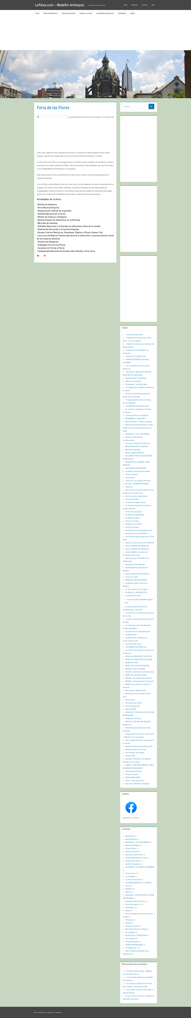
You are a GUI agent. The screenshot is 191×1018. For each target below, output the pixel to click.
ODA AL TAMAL (130, 709)
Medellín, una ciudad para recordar (138, 678)
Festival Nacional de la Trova (136, 858)
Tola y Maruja (130, 938)
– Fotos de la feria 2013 (134, 334)
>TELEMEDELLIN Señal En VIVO (137, 406)
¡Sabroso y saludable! (133, 381)
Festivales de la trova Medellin (136, 533)
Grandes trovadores (132, 864)
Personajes (122, 13)
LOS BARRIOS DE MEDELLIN (105, 13)
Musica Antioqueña (132, 706)
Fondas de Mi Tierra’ (132, 861)
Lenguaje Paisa (131, 634)
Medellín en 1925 (131, 662)
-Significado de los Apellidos (135, 378)
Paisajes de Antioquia (133, 718)
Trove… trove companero (134, 780)
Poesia (127, 910)
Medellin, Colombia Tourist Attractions (139, 672)
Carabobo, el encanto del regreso (137, 471)
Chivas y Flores (130, 848)
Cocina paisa (130, 477)
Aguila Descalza (131, 839)
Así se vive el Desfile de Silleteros (137, 443)
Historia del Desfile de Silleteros (137, 574)
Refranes (134, 5)
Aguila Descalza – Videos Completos (138, 421)
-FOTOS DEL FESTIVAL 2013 (135, 356)
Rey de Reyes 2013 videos (134, 752)
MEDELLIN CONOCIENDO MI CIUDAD (138, 659)
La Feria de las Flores (133, 595)
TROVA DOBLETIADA (132, 777)
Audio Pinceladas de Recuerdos (135, 964)
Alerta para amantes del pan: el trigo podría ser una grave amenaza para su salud (138, 428)
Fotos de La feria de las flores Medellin (139, 543)
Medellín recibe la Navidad (135, 669)
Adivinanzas (129, 836)
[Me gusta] (38, 256)
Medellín (128, 889)
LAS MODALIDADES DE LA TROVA (137, 882)
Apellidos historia (68, 13)
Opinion (128, 892)
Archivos (145, 5)
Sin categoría (130, 932)
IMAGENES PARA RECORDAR (136, 580)
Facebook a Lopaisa (132, 518)
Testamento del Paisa (133, 771)
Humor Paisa (130, 873)
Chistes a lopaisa (131, 474)
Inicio (125, 5)
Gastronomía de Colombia (135, 564)
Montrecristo (130, 700)
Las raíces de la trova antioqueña (137, 631)
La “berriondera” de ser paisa (136, 589)
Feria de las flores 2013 (134, 854)
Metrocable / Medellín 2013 (135, 690)
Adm (153, 5)
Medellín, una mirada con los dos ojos (139, 681)
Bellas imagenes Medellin (134, 452)
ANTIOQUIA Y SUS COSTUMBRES (137, 434)
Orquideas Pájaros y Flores (135, 901)
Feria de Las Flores (132, 521)
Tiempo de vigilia (131, 774)
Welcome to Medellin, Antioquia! (137, 783)
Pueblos (128, 923)
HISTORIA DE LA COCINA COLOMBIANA (139, 867)
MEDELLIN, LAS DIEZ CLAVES (136, 675)
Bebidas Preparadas (132, 449)
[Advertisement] (95, 33)
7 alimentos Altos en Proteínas (136, 415)
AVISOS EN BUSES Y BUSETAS (136, 446)
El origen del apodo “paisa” (135, 502)
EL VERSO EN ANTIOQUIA (134, 515)
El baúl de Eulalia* (132, 499)
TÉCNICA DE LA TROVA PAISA (136, 935)
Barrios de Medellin (132, 845)
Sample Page (130, 756)
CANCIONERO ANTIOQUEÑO (135, 468)
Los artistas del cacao (133, 644)
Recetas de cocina (132, 926)
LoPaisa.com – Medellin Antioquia (59, 5)
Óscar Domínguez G (50, 13)
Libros (132, 13)
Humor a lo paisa (85, 13)
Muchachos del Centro (133, 703)
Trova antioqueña (131, 941)
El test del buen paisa (133, 511)
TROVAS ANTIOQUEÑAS (134, 945)
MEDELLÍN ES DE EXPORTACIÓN (137, 665)
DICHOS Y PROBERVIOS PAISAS (137, 484)
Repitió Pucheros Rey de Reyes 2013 (139, 746)
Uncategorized (130, 948)
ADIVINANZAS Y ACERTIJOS (135, 418)
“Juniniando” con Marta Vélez (136, 384)
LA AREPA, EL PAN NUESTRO (136, 592)
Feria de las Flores (132, 527)
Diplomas (128, 487)
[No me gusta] (45, 256)
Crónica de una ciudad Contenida (137, 480)
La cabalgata (130, 876)
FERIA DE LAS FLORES (133, 524)
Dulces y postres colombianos (136, 496)
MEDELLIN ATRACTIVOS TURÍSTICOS (138, 656)
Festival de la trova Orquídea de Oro (138, 530)
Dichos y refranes (131, 851)
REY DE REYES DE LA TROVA (136, 929)
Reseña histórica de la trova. (135, 749)
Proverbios (129, 920)
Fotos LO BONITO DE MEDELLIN (137, 546)
